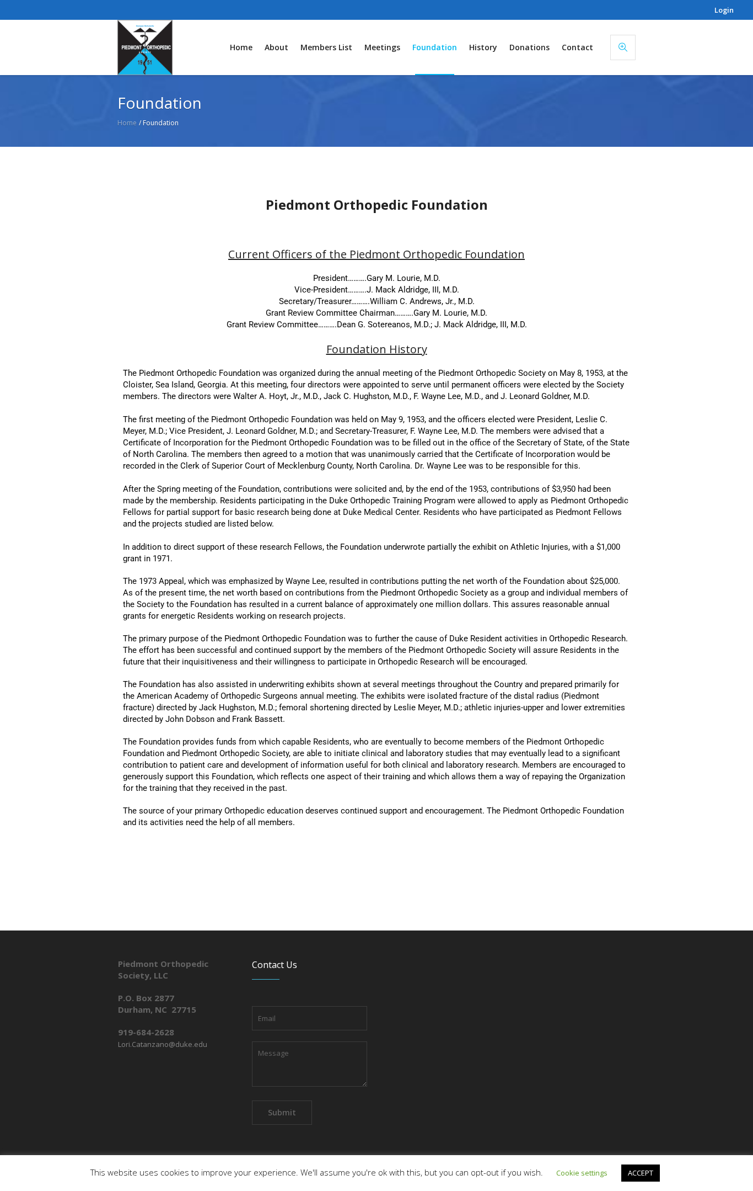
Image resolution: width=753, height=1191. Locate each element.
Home (127, 122)
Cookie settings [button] (581, 1173)
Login (724, 10)
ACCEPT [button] (640, 1173)
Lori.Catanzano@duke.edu (162, 1044)
